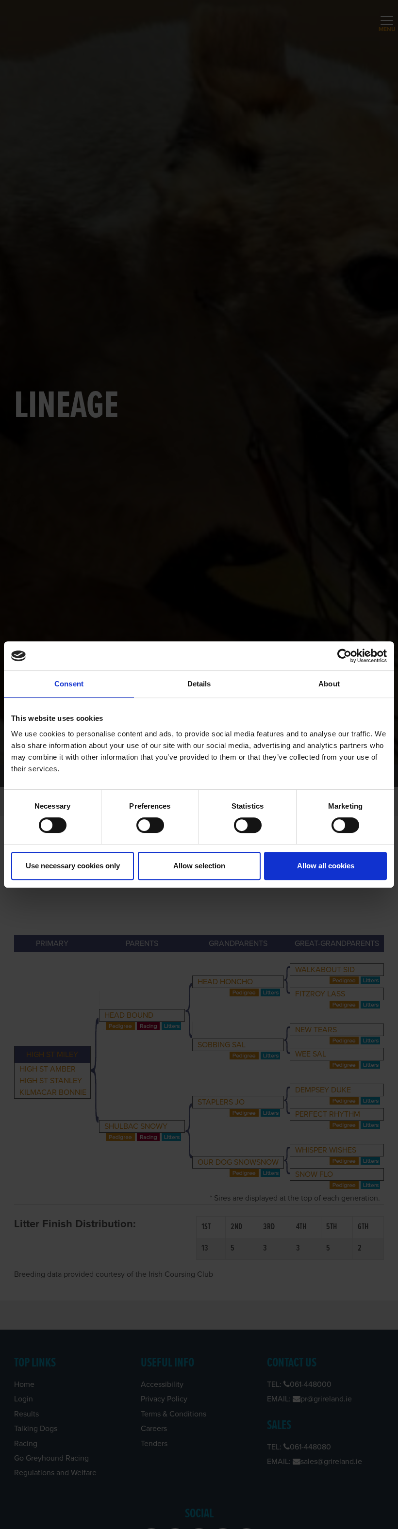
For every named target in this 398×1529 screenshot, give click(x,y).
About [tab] (329, 684)
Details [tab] (199, 684)
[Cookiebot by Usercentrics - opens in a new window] (344, 656)
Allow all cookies (325, 866)
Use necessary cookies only (73, 866)
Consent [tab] (68, 684)
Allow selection (199, 866)
